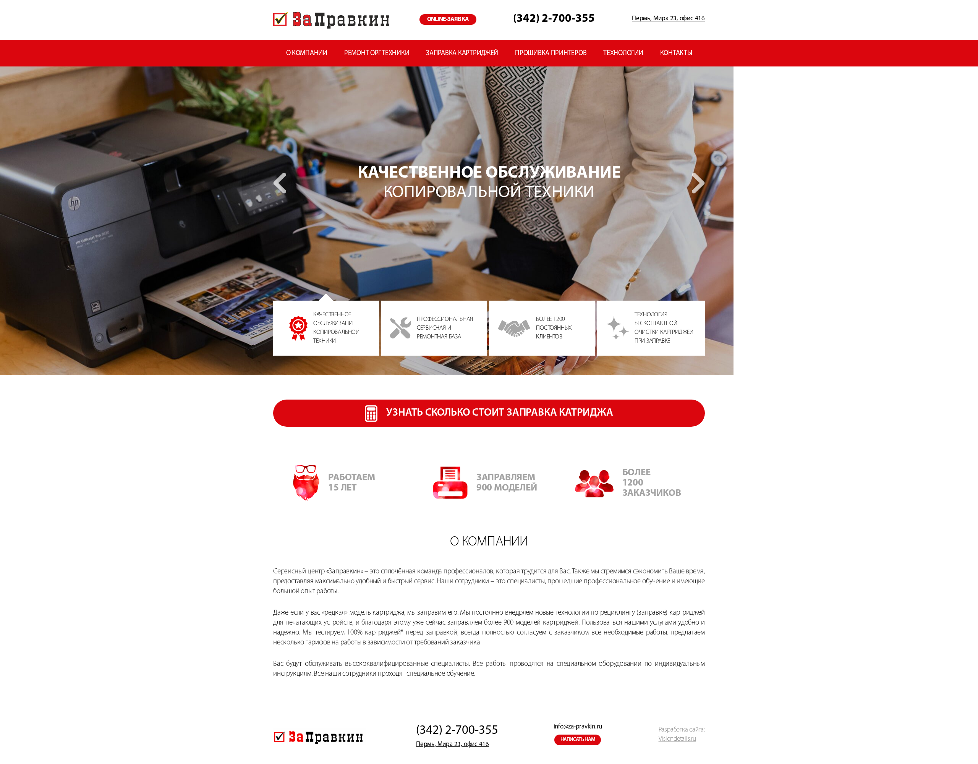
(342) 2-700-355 (554, 19)
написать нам (578, 740)
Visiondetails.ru (677, 739)
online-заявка (448, 19)
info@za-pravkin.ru (578, 727)
